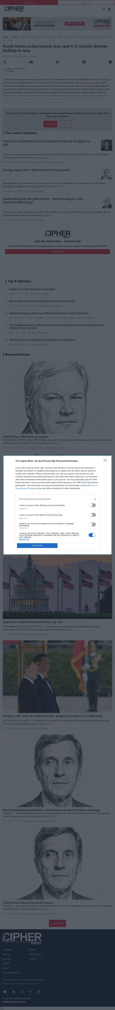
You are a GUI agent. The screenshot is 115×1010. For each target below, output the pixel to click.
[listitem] (57, 499)
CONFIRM (37, 545)
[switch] (92, 505)
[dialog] (57, 505)
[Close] (106, 461)
